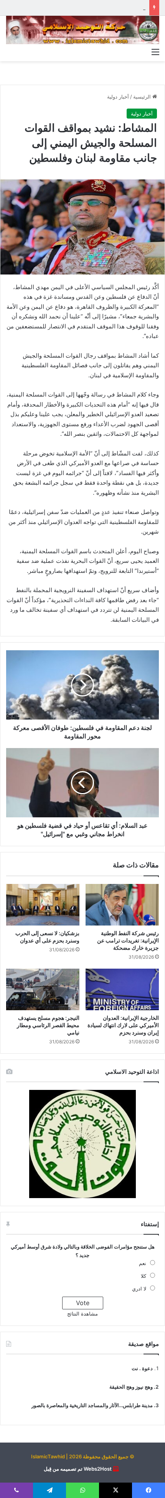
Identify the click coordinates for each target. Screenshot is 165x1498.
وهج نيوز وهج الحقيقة (131, 1387)
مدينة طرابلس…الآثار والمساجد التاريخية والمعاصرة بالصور (92, 1405)
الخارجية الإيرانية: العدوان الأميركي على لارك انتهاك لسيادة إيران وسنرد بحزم (123, 1025)
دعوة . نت (142, 1368)
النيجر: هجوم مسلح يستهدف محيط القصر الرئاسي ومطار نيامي (48, 1025)
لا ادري (139, 1288)
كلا (143, 1276)
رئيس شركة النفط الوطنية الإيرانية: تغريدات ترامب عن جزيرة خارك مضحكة (128, 940)
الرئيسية (142, 97)
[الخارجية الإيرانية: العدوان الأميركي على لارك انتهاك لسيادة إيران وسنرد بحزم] (122, 989)
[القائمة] (155, 51)
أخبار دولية (118, 97)
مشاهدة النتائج (82, 1314)
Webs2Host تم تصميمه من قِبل (78, 1469)
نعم (142, 1263)
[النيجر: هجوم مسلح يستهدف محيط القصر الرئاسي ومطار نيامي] (42, 989)
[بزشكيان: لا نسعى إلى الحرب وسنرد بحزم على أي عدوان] (42, 905)
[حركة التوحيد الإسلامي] (82, 30)
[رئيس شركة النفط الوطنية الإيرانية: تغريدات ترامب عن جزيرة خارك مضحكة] (122, 905)
